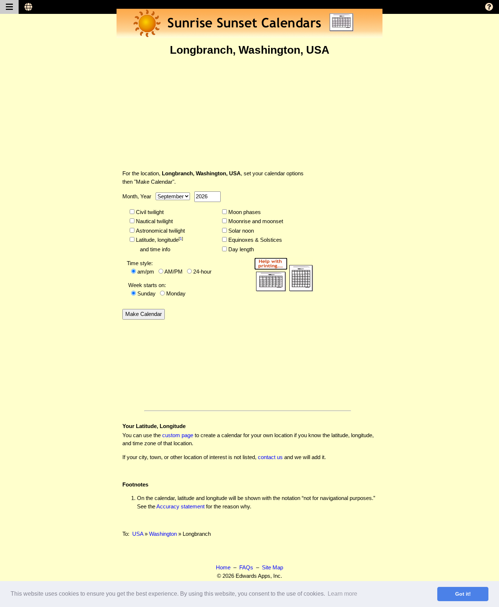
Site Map (272, 567)
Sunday (146, 293)
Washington (163, 534)
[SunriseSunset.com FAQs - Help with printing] (281, 273)
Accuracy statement (180, 506)
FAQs (246, 567)
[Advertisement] (249, 113)
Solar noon (240, 231)
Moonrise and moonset (255, 221)
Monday (176, 293)
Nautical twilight (153, 221)
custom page (177, 435)
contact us (270, 457)
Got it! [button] (463, 594)
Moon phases (244, 212)
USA (137, 534)
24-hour (202, 271)
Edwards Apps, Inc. (259, 576)
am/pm (145, 271)
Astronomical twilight (159, 231)
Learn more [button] (342, 594)
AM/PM (173, 271)
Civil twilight (149, 212)
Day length (240, 249)
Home (223, 567)
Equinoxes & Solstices (254, 240)
